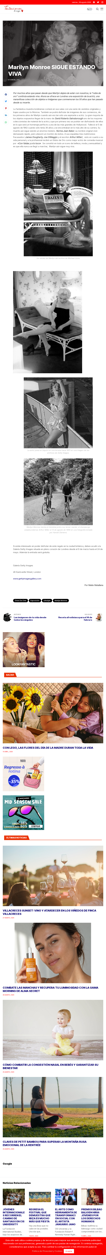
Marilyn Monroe (61, 600)
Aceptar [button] (68, 1251)
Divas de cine (20, 600)
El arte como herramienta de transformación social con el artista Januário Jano (66, 1217)
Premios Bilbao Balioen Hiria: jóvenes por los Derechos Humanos (91, 1215)
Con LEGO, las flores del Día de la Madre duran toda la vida (48, 747)
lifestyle (47, 600)
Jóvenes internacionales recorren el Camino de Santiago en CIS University (14, 1217)
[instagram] (102, 2)
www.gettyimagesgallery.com (27, 578)
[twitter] (98, 2)
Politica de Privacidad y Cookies (47, 1251)
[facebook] (94, 2)
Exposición (35, 600)
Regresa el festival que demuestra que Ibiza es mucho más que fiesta (40, 1215)
